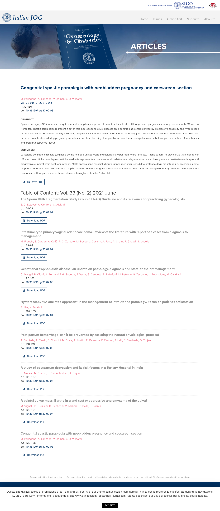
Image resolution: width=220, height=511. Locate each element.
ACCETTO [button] (110, 505)
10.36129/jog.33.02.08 (39, 110)
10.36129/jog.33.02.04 (39, 315)
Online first (174, 19)
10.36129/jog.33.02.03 (39, 282)
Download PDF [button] (35, 220)
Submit (192, 19)
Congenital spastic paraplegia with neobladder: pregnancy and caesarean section (81, 433)
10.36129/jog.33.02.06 (39, 380)
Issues (157, 19)
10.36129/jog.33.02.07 (39, 413)
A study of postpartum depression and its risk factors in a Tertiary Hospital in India (82, 368)
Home (144, 19)
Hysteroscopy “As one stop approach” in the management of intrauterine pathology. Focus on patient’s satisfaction (107, 302)
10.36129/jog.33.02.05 (39, 348)
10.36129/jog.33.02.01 (39, 212)
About (208, 19)
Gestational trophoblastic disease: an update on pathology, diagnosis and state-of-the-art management (98, 269)
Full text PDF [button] (34, 182)
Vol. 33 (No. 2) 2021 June (36, 102)
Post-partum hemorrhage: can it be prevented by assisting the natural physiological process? (90, 335)
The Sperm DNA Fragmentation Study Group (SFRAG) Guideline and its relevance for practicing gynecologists (103, 199)
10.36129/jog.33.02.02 (39, 249)
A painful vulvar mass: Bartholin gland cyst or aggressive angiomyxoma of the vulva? (84, 401)
